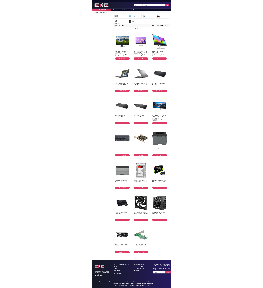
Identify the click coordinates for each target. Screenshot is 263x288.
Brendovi (119, 9)
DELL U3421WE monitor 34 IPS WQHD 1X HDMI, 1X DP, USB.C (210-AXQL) (159, 116)
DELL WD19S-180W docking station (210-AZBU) (121, 116)
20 (122, 25)
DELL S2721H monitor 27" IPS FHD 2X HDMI (158, 52)
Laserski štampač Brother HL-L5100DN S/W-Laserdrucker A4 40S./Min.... (159, 149)
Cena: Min (159, 25)
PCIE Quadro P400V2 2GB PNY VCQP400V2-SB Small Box (122, 245)
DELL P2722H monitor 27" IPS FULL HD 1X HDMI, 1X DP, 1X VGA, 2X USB (140, 52)
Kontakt (115, 9)
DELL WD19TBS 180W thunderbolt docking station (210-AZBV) (141, 116)
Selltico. (149, 285)
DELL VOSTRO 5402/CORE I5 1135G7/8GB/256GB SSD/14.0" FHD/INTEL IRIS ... (122, 84)
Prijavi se (168, 272)
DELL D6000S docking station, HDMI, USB (158, 84)
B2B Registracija (117, 273)
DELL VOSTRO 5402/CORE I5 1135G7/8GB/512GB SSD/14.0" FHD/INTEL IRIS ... (140, 84)
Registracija (122, 58)
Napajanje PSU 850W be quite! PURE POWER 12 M (159, 213)
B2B (168, 1)
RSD (153, 25)
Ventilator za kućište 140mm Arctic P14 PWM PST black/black (141, 213)
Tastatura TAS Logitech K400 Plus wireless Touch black (121, 148)
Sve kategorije (125, 9)
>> (146, 28)
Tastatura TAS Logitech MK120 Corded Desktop (121, 213)
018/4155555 (136, 270)
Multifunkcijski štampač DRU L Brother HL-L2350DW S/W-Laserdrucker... (121, 181)
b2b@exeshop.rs (137, 271)
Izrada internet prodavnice (140, 285)
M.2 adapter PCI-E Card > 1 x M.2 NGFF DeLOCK (140, 245)
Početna (96, 12)
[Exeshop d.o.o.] (101, 5)
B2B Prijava (116, 271)
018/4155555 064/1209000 (139, 268)
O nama (134, 9)
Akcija (131, 9)
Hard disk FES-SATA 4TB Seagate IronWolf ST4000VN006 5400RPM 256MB (141, 181)
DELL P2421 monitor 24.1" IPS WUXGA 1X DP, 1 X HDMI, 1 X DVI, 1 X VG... (121, 52)
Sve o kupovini (140, 9)
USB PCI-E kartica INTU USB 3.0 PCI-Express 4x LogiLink (141, 148)
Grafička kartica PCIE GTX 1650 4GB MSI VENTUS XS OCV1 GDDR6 (159, 181)
